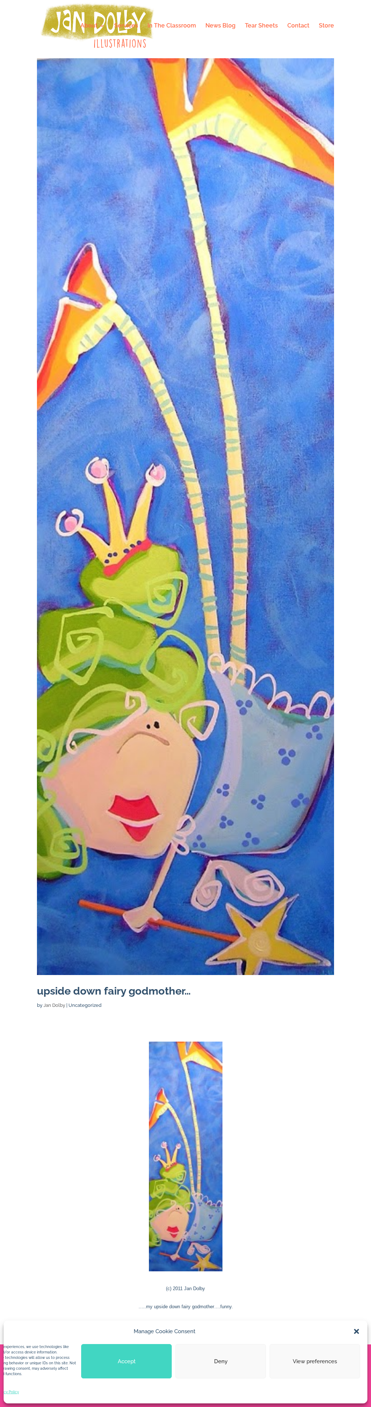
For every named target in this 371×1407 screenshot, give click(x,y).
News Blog (220, 26)
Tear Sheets (261, 26)
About (88, 26)
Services (126, 26)
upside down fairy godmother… (114, 991)
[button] (356, 1331)
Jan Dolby (54, 1005)
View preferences (315, 1361)
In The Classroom (171, 26)
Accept (127, 1361)
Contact (298, 26)
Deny (221, 1361)
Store (326, 26)
